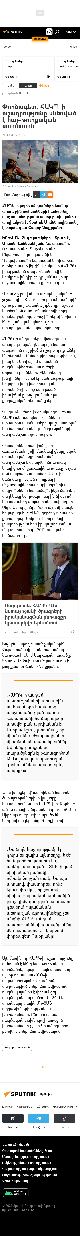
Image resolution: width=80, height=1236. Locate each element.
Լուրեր (10, 66)
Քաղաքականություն (17, 1047)
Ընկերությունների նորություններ (26, 1162)
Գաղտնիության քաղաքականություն (29, 1168)
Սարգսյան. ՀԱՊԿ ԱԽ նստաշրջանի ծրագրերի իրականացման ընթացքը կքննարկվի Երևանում (35, 614)
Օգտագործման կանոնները (22, 1150)
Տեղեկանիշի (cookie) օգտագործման (29, 1175)
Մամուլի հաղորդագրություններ (25, 1156)
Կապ (49, 1150)
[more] (72, 631)
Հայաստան (24, 1106)
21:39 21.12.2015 (13, 135)
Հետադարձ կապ (15, 1181)
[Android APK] (16, 1193)
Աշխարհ (43, 1106)
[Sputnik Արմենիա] (13, 33)
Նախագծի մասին (15, 1144)
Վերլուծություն (66, 1106)
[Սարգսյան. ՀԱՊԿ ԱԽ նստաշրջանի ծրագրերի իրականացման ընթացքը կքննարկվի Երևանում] (40, 571)
